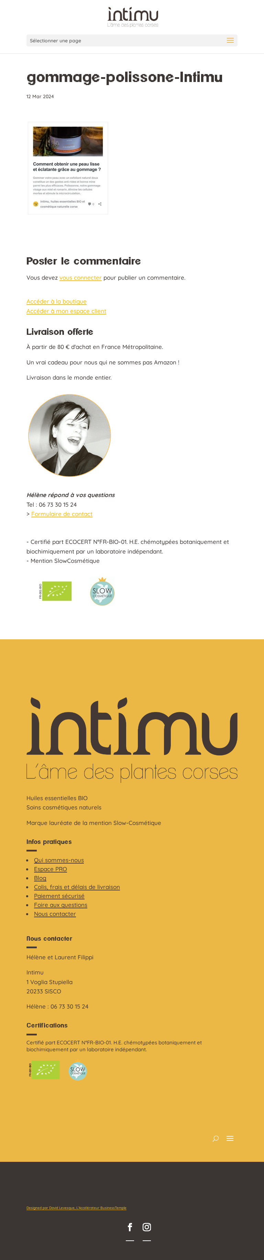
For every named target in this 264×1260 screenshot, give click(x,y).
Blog (40, 877)
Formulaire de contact (61, 513)
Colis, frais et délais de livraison (77, 886)
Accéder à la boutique (56, 301)
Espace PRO (50, 868)
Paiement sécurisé (59, 895)
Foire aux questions (60, 904)
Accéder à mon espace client (66, 310)
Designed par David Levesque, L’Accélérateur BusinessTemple (76, 1208)
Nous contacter (55, 913)
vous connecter (80, 277)
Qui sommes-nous (59, 860)
